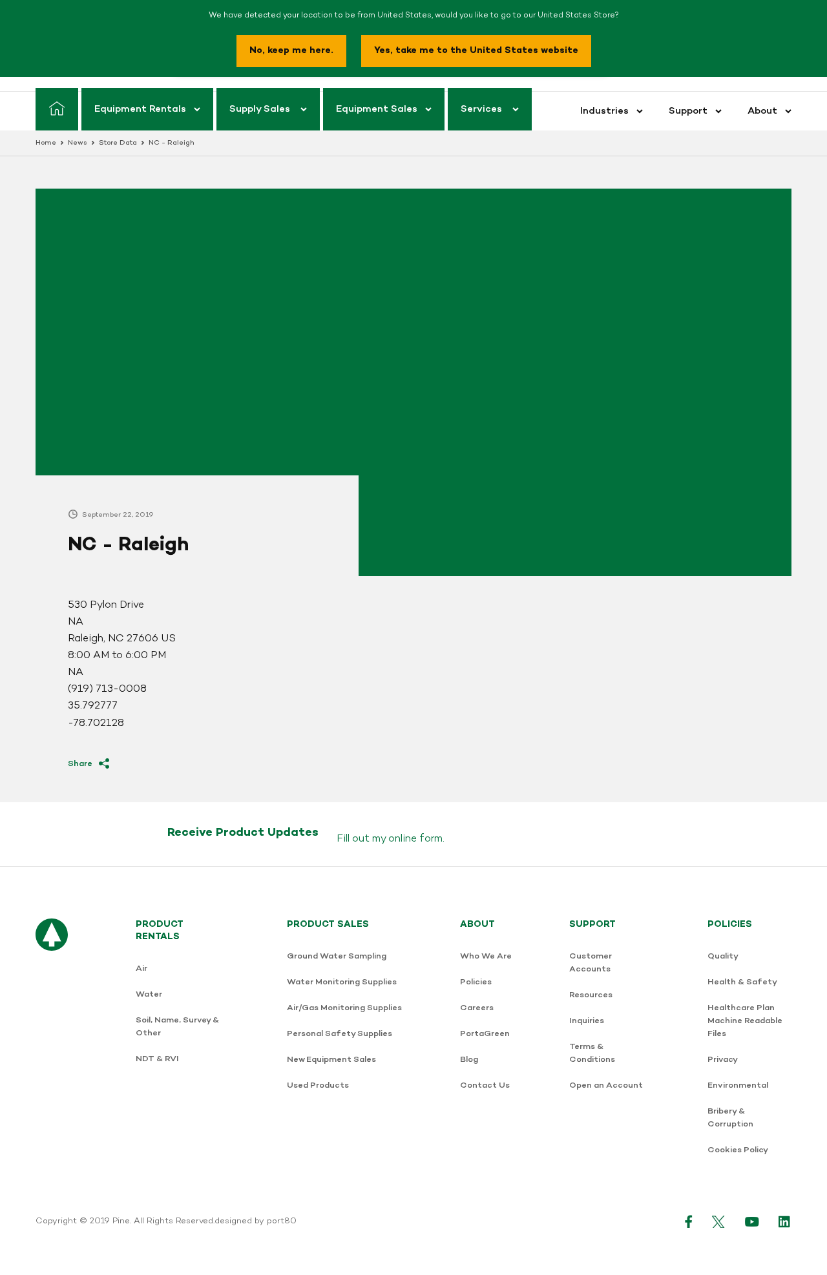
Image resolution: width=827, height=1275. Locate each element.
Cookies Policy (737, 1150)
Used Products (318, 1085)
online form (415, 839)
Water (149, 994)
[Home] (57, 109)
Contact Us (485, 1085)
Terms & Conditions (592, 1053)
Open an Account (606, 1085)
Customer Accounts (590, 963)
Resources (590, 995)
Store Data (118, 143)
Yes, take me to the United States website (476, 51)
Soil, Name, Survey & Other (177, 1027)
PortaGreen (485, 1033)
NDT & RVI (157, 1058)
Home (46, 143)
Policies (476, 982)
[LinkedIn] (785, 1221)
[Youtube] (752, 1221)
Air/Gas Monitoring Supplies (344, 1007)
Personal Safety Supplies (339, 1033)
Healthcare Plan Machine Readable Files (744, 1020)
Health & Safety (742, 982)
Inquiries (586, 1020)
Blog (469, 1059)
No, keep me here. (291, 51)
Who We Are (486, 956)
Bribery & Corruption (730, 1118)
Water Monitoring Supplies (342, 982)
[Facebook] (689, 1221)
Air (141, 968)
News (77, 143)
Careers (477, 1007)
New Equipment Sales (331, 1059)
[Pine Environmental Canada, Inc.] (52, 1044)
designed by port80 (256, 1221)
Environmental (737, 1085)
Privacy (722, 1059)
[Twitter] (719, 1221)
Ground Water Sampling (336, 956)
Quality (722, 956)
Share (80, 763)
